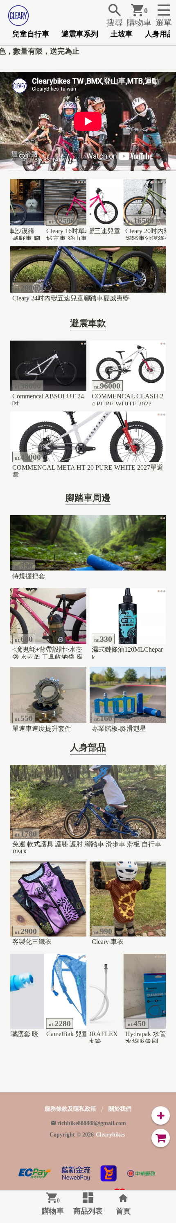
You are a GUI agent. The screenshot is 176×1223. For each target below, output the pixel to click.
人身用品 (159, 34)
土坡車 (122, 34)
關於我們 (119, 1109)
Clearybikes (110, 1135)
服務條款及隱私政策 (70, 1109)
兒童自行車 (30, 34)
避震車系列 (79, 34)
